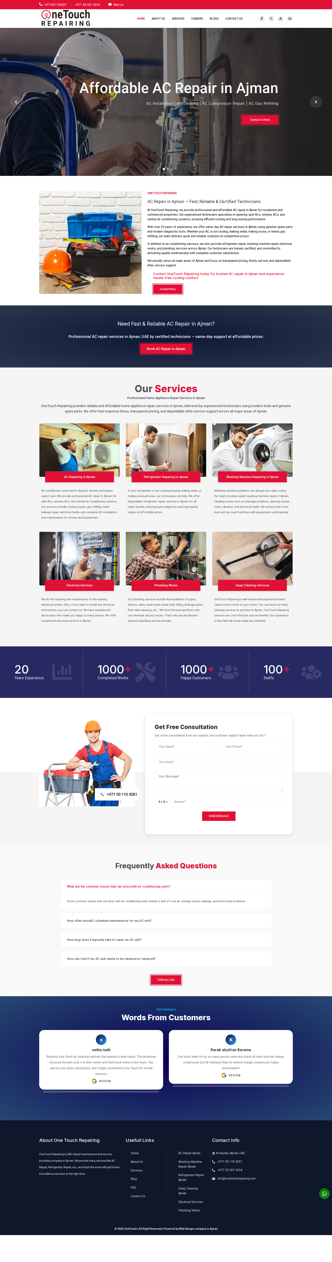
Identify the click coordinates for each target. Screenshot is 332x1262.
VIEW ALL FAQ (166, 979)
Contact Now (168, 289)
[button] (16, 102)
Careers (197, 18)
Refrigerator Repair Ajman (191, 1177)
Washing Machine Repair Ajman (190, 1164)
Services (178, 18)
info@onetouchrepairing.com (236, 1178)
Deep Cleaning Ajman (188, 1191)
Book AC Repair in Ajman (166, 349)
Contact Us (234, 18)
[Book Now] (324, 1193)
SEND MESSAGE (219, 816)
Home (141, 18)
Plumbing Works (189, 1210)
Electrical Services (190, 1202)
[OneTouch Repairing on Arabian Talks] (280, 19)
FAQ (133, 1187)
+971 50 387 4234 (229, 1170)
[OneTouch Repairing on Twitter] (271, 19)
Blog (134, 1179)
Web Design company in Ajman (198, 1228)
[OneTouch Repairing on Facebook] (262, 19)
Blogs (214, 18)
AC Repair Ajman (189, 1153)
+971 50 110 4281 (229, 1161)
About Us (158, 18)
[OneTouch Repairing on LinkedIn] (290, 19)
